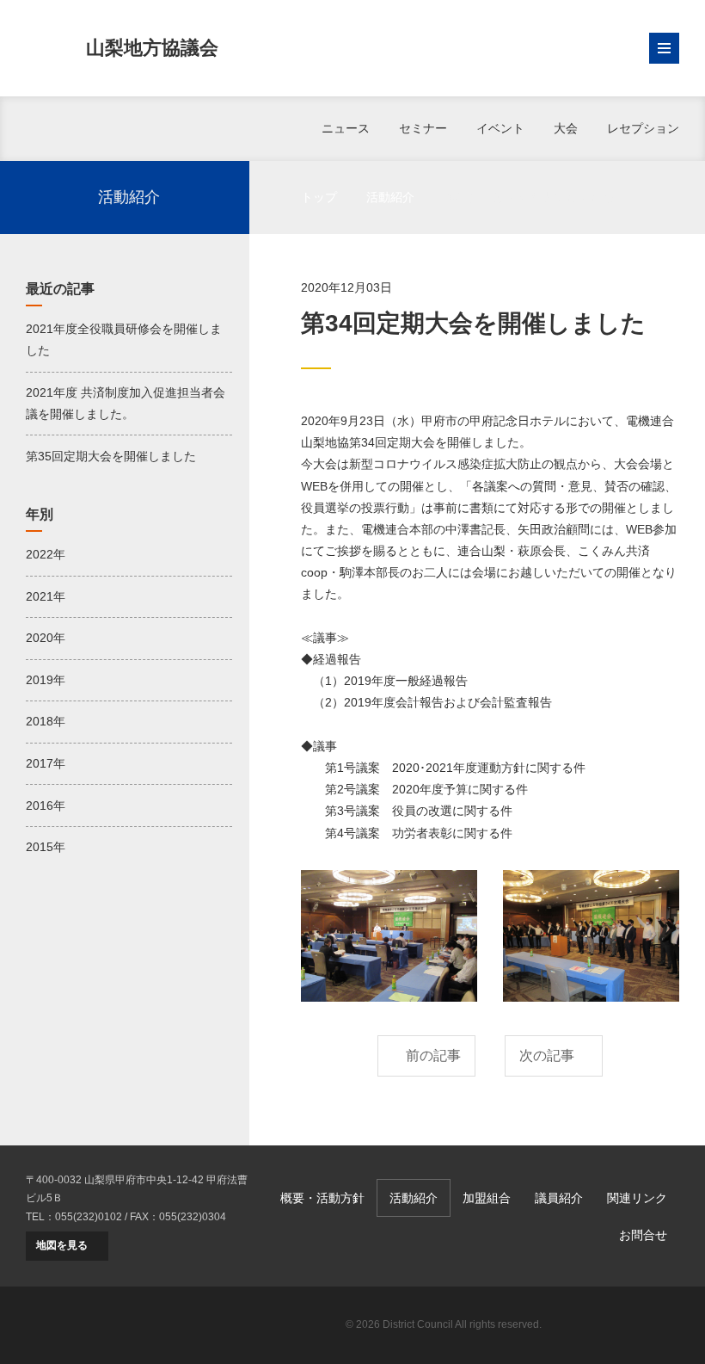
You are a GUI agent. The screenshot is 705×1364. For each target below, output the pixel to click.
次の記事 (546, 1055)
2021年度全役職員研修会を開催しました (124, 339)
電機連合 (619, 1325)
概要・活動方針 (322, 1198)
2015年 (45, 847)
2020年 (45, 638)
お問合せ (643, 1235)
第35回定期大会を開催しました (111, 456)
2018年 (45, 721)
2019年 (45, 680)
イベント (500, 128)
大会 (566, 128)
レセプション (643, 128)
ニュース (346, 128)
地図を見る (62, 1245)
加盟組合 (487, 1198)
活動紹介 (390, 197)
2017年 (45, 763)
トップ (319, 197)
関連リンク (637, 1198)
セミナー (423, 128)
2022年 (45, 554)
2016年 (45, 805)
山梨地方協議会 (152, 48)
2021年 (45, 596)
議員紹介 (559, 1198)
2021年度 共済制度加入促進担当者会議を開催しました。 (125, 403)
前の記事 (433, 1055)
